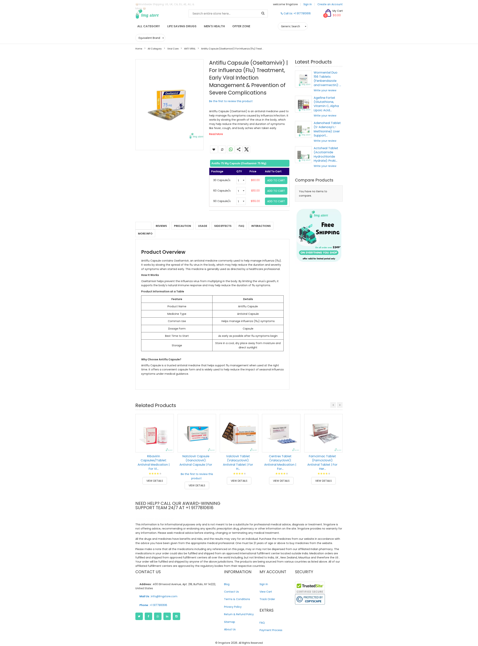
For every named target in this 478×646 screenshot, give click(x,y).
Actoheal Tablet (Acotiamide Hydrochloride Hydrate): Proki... (326, 154)
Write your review (325, 90)
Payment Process (271, 630)
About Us (230, 629)
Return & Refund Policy (239, 614)
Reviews (161, 226)
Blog (226, 584)
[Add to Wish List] (168, 438)
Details (143, 226)
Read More (216, 134)
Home (138, 48)
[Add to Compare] (168, 447)
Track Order (267, 599)
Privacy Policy (233, 607)
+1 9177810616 (153, 605)
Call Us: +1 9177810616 (297, 13)
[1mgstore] (159, 14)
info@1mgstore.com (158, 596)
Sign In (307, 4)
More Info (145, 233)
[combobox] (228, 13)
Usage (202, 226)
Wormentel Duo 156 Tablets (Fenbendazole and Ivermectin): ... (327, 78)
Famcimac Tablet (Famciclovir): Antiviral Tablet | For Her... (322, 462)
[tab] (249, 163)
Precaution (182, 226)
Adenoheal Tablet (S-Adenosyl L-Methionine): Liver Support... (327, 129)
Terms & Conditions (237, 599)
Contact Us (231, 592)
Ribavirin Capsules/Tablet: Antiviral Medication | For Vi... (154, 462)
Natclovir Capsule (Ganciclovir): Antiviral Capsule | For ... (195, 462)
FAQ (241, 226)
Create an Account (330, 4)
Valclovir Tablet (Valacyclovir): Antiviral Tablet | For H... (238, 462)
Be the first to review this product (231, 101)
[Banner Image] (319, 235)
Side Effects (223, 226)
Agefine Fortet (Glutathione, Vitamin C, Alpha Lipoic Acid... (326, 104)
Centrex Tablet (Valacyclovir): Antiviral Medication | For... (280, 462)
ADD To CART (276, 180)
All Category (155, 48)
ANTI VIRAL (189, 48)
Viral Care (173, 48)
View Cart (266, 592)
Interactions (261, 226)
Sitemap (229, 622)
